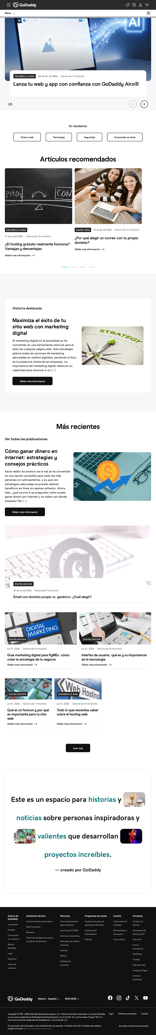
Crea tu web (27, 137)
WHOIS (63, 956)
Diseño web (83, 230)
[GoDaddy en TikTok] (128, 999)
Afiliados (88, 939)
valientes (52, 836)
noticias (29, 818)
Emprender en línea (124, 137)
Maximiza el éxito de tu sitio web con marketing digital (40, 326)
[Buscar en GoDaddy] (148, 13)
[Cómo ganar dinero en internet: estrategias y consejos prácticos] (112, 476)
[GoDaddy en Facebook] (110, 999)
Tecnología (59, 137)
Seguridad (89, 137)
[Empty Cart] (147, 5)
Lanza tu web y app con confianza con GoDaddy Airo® (76, 84)
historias (102, 799)
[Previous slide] (133, 104)
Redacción (12, 959)
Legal (10, 953)
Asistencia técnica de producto (39, 921)
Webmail (64, 950)
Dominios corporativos (70, 936)
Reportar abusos (33, 927)
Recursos (30, 932)
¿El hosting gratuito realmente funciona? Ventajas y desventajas (37, 246)
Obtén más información (17, 255)
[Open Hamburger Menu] (7, 5)
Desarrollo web (24, 76)
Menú (8, 13)
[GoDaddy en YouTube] (145, 999)
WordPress (137, 954)
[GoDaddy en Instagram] (119, 999)
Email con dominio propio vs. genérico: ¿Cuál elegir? (52, 597)
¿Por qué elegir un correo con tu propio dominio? (106, 240)
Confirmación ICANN (69, 930)
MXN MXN (70, 998)
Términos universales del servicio (37, 1028)
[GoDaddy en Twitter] (136, 999)
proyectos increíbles (77, 854)
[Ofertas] (128, 5)
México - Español (47, 998)
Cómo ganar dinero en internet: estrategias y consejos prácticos (31, 457)
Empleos (11, 930)
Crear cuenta (119, 939)
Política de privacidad (127, 1014)
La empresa (13, 924)
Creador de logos (140, 970)
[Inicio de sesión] (140, 5)
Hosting (136, 959)
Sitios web (137, 939)
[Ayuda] (134, 5)
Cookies (144, 1014)
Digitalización (23, 584)
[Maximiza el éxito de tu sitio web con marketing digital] (113, 345)
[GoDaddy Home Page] (20, 999)
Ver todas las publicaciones (26, 439)
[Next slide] (144, 104)
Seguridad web (139, 965)
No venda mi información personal (133, 1026)
